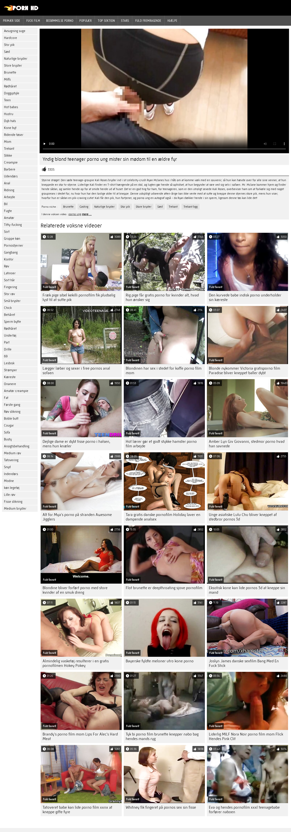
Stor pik (9, 45)
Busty (8, 439)
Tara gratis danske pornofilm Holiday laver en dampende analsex (163, 517)
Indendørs (11, 474)
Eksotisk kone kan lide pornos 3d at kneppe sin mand (247, 590)
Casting (84, 206)
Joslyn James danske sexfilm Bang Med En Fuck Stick (244, 663)
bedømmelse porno (59, 20)
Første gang (12, 405)
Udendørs (11, 176)
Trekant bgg (191, 206)
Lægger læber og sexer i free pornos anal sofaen (76, 370)
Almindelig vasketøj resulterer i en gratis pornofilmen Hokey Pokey (76, 663)
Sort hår (9, 280)
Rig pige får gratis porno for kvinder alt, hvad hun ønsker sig (162, 297)
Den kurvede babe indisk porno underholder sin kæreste (245, 297)
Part (7, 342)
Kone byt (10, 128)
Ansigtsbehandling (16, 446)
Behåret (9, 315)
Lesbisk (9, 363)
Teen (7, 100)
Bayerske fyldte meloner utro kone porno (160, 661)
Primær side (11, 20)
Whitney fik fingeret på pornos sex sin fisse (161, 807)
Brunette (10, 72)
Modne (9, 481)
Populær (85, 20)
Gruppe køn (12, 238)
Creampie (11, 162)
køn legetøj (11, 488)
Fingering (10, 287)
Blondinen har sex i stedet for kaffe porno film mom (164, 370)
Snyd (7, 467)
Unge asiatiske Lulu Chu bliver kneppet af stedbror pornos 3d (243, 517)
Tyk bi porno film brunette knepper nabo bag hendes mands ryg (162, 736)
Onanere (10, 384)
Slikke (8, 155)
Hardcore (10, 38)
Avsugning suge (14, 31)
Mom (7, 142)
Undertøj (10, 335)
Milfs (7, 79)
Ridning (9, 190)
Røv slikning (12, 412)
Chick (8, 308)
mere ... (87, 214)
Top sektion (106, 20)
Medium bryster (15, 508)
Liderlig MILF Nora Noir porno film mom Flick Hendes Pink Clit (246, 736)
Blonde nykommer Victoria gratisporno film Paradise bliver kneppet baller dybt (244, 370)
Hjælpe (172, 20)
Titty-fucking (13, 225)
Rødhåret (10, 86)
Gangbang (11, 252)
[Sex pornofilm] (21, 10)
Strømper (10, 370)
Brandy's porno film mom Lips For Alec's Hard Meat (80, 736)
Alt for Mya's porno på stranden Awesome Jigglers (77, 517)
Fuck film (33, 20)
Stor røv (9, 294)
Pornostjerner (13, 245)
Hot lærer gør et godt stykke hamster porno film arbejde (161, 443)
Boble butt (11, 418)
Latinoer (10, 273)
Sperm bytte (12, 322)
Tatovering (11, 460)
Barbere (9, 169)
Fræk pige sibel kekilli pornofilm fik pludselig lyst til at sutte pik (79, 297)
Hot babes (11, 107)
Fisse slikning (13, 502)
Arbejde (9, 197)
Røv (6, 266)
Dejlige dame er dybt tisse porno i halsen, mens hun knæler (76, 443)
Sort (7, 232)
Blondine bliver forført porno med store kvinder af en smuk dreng (75, 590)
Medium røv (12, 453)
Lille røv (9, 495)
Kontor (8, 259)
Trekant (9, 148)
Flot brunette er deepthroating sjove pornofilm (164, 588)
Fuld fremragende (148, 20)
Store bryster (13, 65)
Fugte (8, 211)
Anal (7, 183)
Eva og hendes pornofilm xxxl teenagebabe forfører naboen (244, 809)
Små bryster (12, 301)
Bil (6, 204)
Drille (7, 349)
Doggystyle (11, 93)
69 (6, 356)
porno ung (74, 214)
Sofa (7, 432)
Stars (125, 20)
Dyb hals (10, 121)
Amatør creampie (16, 391)
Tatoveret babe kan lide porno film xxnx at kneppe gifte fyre (77, 809)
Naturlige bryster (15, 59)
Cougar (9, 425)
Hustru (8, 114)
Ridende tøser (13, 135)
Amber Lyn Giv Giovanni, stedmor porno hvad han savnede (246, 443)
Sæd (7, 52)
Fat (6, 398)
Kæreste (10, 377)
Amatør (9, 218)
